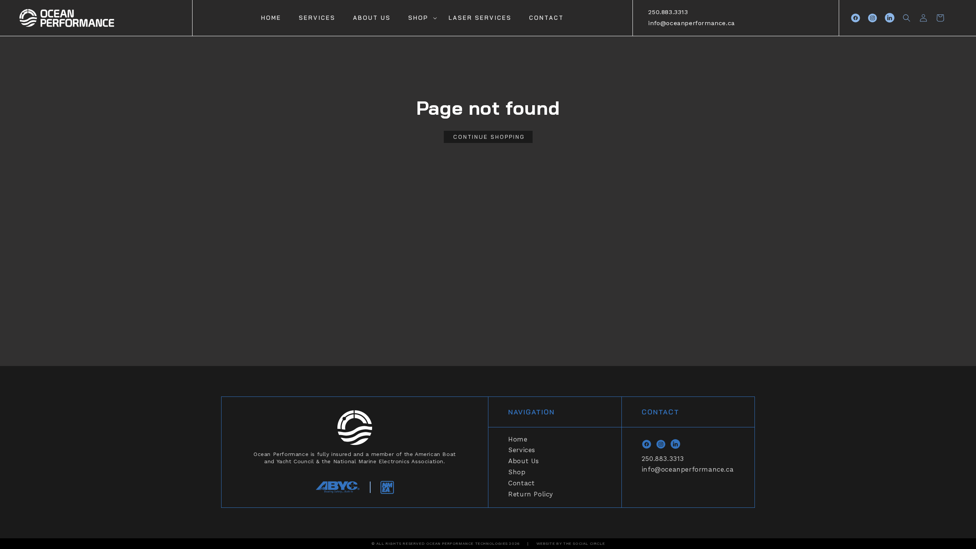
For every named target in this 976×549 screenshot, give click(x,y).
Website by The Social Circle (570, 543)
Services (521, 450)
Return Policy (530, 494)
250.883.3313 (668, 12)
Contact (521, 483)
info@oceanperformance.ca (691, 23)
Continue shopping (489, 136)
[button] (420, 18)
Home (517, 439)
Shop (418, 17)
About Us (523, 461)
